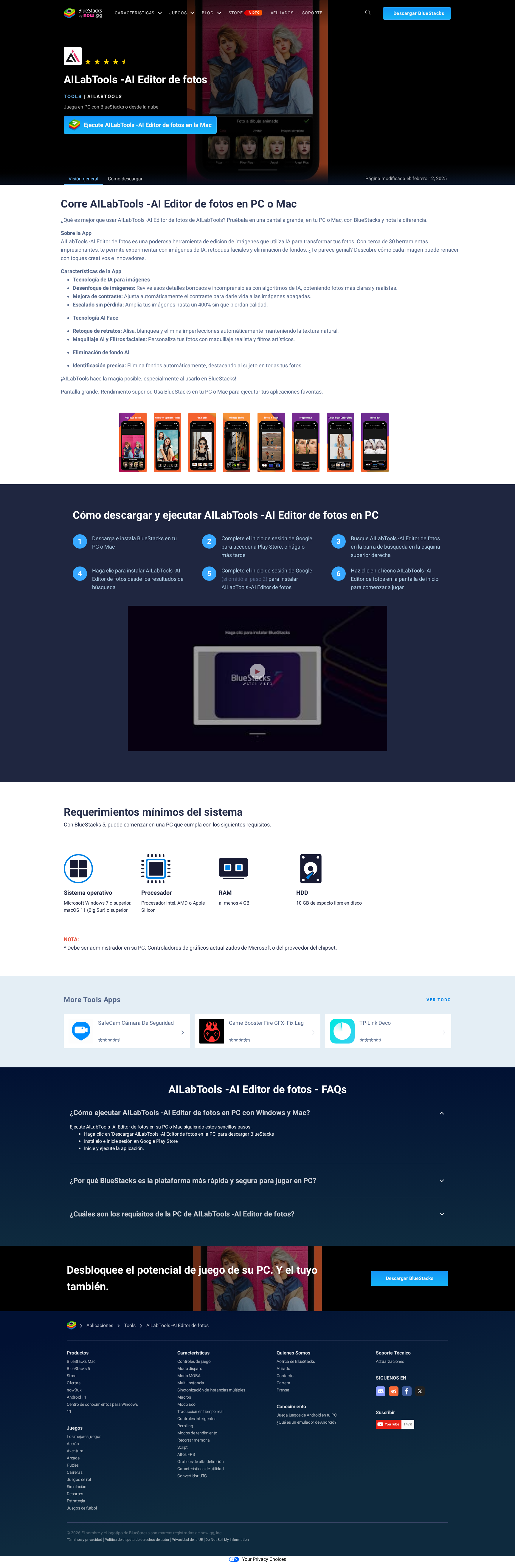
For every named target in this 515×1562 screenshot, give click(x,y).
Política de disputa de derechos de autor (137, 1540)
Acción (73, 1443)
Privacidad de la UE (187, 1540)
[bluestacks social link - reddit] (393, 1391)
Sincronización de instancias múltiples (211, 1390)
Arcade (73, 1458)
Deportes (75, 1493)
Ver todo (438, 999)
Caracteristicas (134, 12)
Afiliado (283, 1368)
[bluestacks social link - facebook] (407, 1391)
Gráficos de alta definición (200, 1461)
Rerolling (185, 1425)
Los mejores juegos (84, 1436)
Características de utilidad (200, 1468)
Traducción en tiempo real (200, 1411)
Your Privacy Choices (264, 1559)
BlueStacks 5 (78, 1368)
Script (182, 1447)
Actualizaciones (390, 1361)
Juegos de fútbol (82, 1508)
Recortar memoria (193, 1440)
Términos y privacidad (84, 1540)
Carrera (283, 1382)
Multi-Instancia (190, 1382)
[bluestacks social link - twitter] (420, 1391)
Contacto (285, 1375)
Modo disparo (189, 1368)
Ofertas (73, 1382)
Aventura (75, 1450)
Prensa (283, 1390)
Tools (73, 96)
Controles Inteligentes (196, 1418)
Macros (184, 1397)
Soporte (312, 12)
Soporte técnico (393, 1353)
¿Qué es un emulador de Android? (306, 1422)
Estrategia (76, 1500)
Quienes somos (293, 1353)
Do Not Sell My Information (227, 1540)
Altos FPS (186, 1454)
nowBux (74, 1390)
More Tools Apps (92, 1000)
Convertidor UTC (192, 1475)
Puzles (73, 1465)
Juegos (178, 12)
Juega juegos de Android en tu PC (307, 1415)
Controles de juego (193, 1361)
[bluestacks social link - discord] (380, 1391)
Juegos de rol (79, 1479)
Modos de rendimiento (197, 1433)
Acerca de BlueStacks (296, 1361)
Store (244, 12)
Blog (208, 12)
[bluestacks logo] (83, 13)
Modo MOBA (188, 1375)
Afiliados (282, 12)
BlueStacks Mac (81, 1361)
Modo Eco (186, 1404)
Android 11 (76, 1397)
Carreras (74, 1472)
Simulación (76, 1486)
